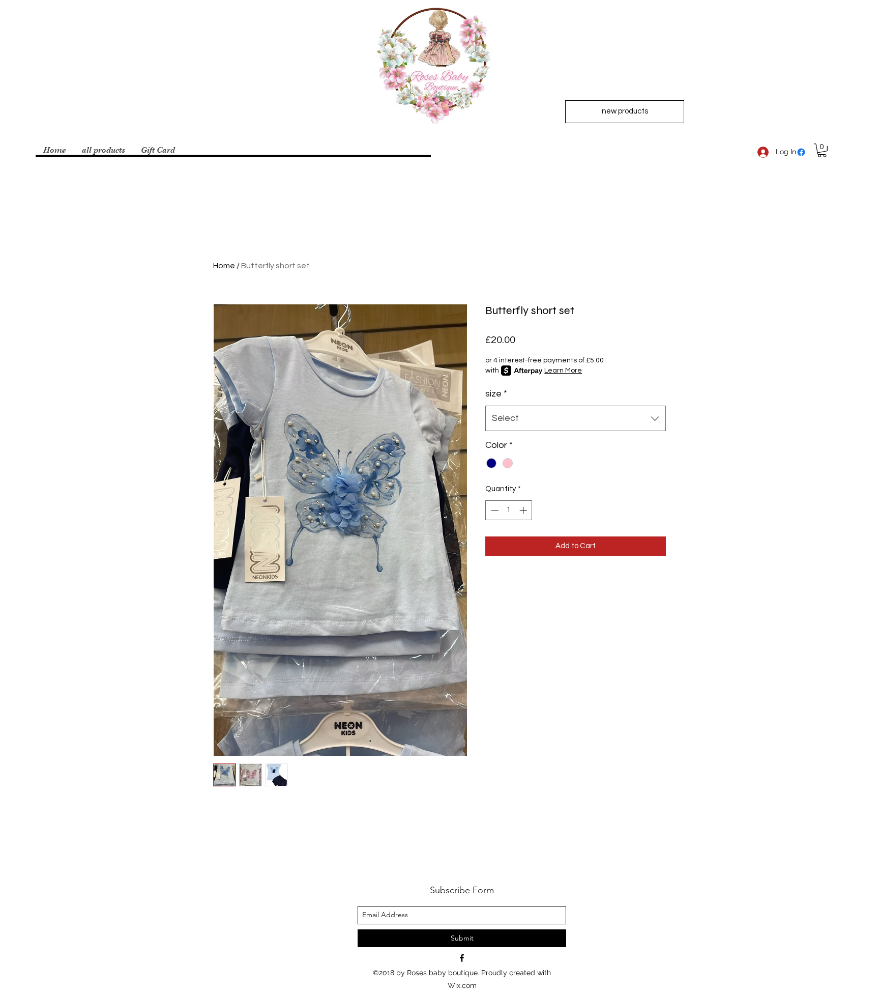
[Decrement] (494, 510)
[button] (822, 150)
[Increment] (524, 510)
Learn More (563, 370)
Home (224, 266)
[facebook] (801, 152)
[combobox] (575, 418)
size (496, 394)
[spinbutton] (509, 510)
